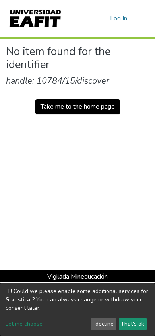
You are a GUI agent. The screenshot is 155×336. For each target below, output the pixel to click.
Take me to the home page (78, 106)
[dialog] (77, 309)
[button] (103, 18)
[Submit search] (91, 18)
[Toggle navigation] (144, 18)
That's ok (132, 324)
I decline (103, 324)
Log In (119, 18)
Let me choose (24, 324)
